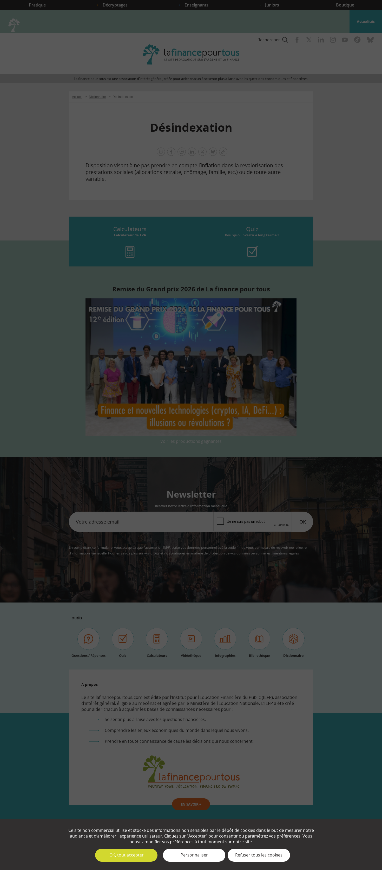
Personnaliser (194, 855)
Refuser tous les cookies (258, 855)
